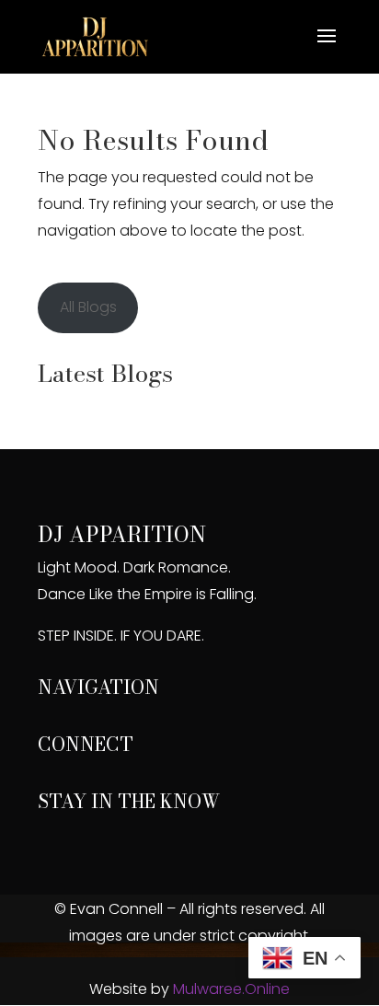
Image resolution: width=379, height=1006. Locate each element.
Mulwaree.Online (231, 989)
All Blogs (88, 307)
